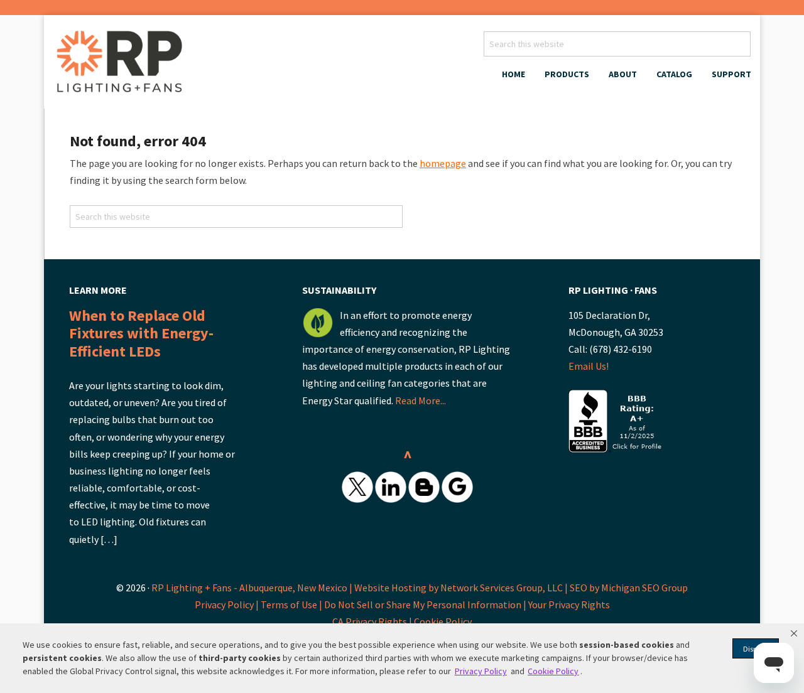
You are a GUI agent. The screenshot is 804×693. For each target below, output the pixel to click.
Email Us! (588, 366)
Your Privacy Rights (569, 604)
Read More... (420, 400)
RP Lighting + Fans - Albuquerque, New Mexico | (251, 587)
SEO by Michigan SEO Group (629, 587)
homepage (443, 163)
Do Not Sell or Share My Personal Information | (426, 604)
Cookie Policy (443, 621)
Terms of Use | (292, 604)
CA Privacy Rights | (373, 621)
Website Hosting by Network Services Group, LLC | (461, 587)
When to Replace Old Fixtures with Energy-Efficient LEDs (141, 334)
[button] (793, 633)
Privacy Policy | (228, 604)
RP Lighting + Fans (122, 65)
